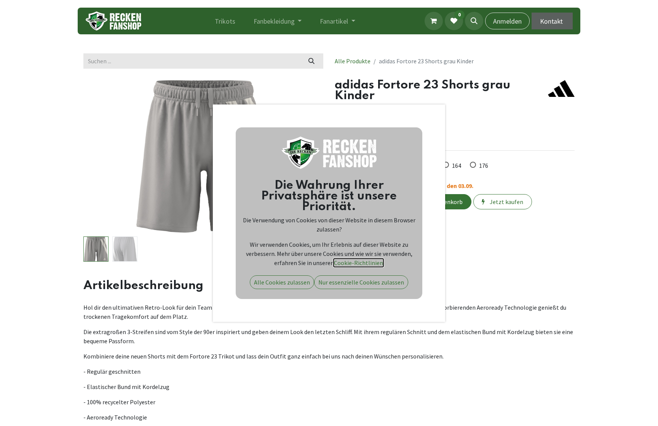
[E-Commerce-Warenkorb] (434, 21)
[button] (474, 21)
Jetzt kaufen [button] (506, 202)
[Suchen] (311, 61)
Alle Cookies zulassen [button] (282, 282)
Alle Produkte (353, 61)
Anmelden (507, 21)
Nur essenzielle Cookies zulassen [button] (361, 282)
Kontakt (552, 20)
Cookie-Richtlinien (358, 263)
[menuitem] (225, 21)
